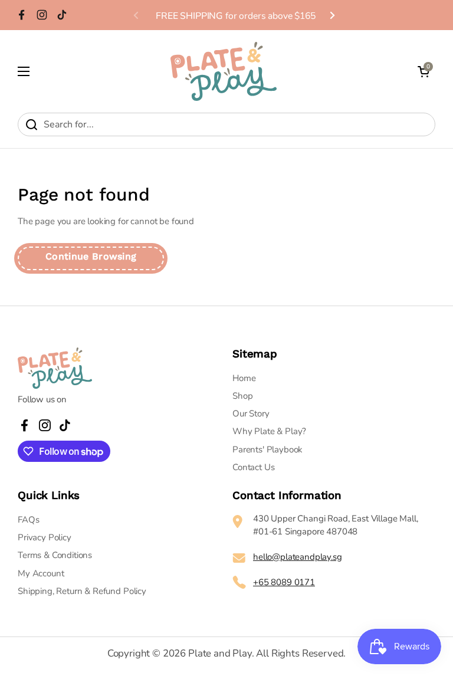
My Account (41, 573)
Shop (242, 396)
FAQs (28, 520)
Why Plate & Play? (269, 431)
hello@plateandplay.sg (297, 557)
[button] (423, 71)
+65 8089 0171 (284, 582)
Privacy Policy (44, 537)
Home (243, 378)
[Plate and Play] (223, 71)
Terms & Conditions (55, 555)
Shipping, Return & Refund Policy (82, 591)
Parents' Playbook (267, 449)
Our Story (251, 413)
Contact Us (253, 467)
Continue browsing (90, 256)
